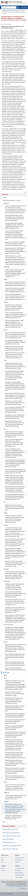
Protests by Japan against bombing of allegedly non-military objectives (14, 727)
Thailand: (6, 801)
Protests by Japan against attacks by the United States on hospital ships (15, 721)
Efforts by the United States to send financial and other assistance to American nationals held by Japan (14, 701)
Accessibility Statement (19, 868)
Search (2, 860)
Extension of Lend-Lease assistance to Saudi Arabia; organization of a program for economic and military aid (15, 610)
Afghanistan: (7, 267)
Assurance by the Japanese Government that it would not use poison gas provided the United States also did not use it (15, 734)
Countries (17, 862)
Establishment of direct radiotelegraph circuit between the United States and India (14, 416)
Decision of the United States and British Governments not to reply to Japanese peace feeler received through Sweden (15, 771)
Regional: (6, 203)
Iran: (5, 429)
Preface (4, 197)
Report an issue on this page (7, 894)
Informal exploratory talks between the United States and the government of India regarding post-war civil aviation (15, 410)
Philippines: (7, 792)
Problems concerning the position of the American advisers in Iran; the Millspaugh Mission (15, 471)
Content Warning (18, 877)
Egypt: (5, 279)
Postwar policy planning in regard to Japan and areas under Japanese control (15, 777)
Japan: (5, 678)
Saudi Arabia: (7, 581)
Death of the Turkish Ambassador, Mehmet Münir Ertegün (15, 668)
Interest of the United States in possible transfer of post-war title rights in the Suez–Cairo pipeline (15, 290)
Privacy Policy (18, 870)
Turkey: (6, 642)
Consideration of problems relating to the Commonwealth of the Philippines (15, 797)
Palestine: (6, 569)
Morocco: (6, 525)
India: (5, 360)
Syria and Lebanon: (8, 624)
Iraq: (5, 502)
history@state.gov (23, 888)
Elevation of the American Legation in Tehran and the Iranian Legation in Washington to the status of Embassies (14, 434)
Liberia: (6, 513)
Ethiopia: (6, 302)
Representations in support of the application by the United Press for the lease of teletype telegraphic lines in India (14, 424)
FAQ (2, 862)
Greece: (6, 330)
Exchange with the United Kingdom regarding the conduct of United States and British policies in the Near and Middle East (14, 226)
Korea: (5, 782)
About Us (3, 868)
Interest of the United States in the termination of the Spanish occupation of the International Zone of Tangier (15, 564)
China (5, 675)
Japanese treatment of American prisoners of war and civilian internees (14, 693)
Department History (19, 860)
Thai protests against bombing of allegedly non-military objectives (13, 817)
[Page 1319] (23, 143)
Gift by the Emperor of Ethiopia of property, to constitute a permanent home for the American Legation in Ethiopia (14, 307)
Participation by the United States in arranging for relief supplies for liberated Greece (15, 342)
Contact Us (3, 870)
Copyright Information (19, 875)
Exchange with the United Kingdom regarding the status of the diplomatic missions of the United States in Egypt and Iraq (14, 218)
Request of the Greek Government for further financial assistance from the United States (14, 348)
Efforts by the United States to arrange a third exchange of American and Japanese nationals (15, 708)
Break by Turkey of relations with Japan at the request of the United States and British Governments (15, 657)
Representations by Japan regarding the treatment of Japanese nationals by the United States (15, 715)
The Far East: (6, 672)
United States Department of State (17, 886)
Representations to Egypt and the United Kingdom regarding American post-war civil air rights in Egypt (15, 284)
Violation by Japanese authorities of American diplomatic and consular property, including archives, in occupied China (15, 763)
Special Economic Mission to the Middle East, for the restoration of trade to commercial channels (15, 243)
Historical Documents (19, 857)
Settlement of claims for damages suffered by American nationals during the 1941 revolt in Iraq (14, 508)
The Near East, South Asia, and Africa (12, 200)
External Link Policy (19, 872)
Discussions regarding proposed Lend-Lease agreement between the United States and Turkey (15, 663)
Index (4, 821)
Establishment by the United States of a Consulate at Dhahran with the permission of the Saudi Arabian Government (14, 587)
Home (2, 857)
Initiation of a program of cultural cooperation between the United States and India (14, 403)
